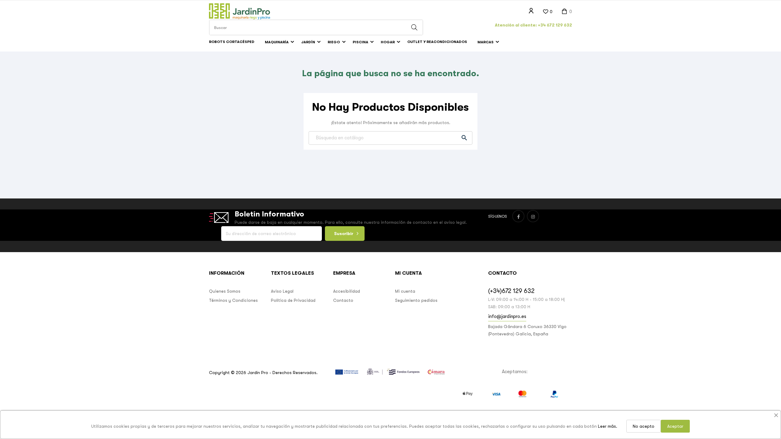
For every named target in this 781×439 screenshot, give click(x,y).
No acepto (643, 426)
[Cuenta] (531, 11)
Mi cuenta (405, 291)
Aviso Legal (282, 291)
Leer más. (607, 426)
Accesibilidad (346, 291)
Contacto (343, 300)
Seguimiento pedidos (416, 300)
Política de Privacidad (293, 300)
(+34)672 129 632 (511, 290)
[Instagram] (533, 216)
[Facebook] (518, 216)
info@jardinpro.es (507, 316)
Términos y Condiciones (233, 300)
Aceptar (675, 426)
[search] (414, 27)
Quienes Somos (224, 291)
